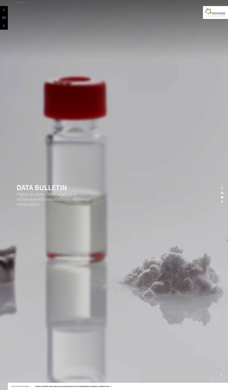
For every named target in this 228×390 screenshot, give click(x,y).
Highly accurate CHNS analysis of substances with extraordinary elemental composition (72, 386)
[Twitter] (222, 188)
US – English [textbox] (21, 2)
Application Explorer (20, 386)
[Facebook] (222, 201)
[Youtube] (222, 197)
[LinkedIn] (222, 193)
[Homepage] (215, 12)
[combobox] (21, 2)
